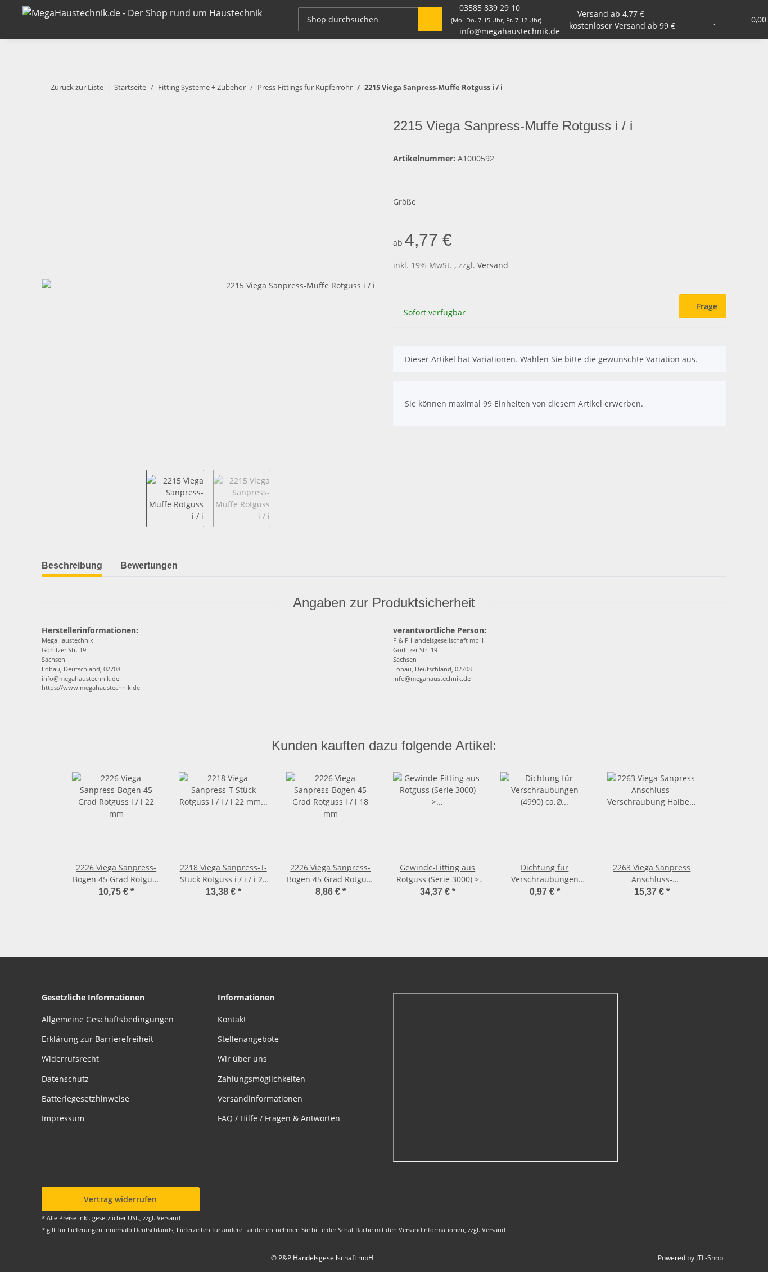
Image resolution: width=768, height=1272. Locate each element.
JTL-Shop (709, 1257)
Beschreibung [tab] (72, 565)
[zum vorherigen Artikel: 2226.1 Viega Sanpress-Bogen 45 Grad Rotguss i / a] (714, 87)
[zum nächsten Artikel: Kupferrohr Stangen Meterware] (690, 87)
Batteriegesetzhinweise (85, 1098)
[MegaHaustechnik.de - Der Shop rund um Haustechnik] (142, 12)
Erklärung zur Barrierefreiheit (97, 1039)
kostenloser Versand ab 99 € (622, 25)
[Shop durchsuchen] (430, 19)
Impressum (63, 1118)
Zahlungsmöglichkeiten (261, 1078)
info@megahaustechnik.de (509, 31)
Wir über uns (242, 1058)
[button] (692, 19)
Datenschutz (65, 1078)
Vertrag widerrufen (120, 1199)
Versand (492, 265)
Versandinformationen (260, 1098)
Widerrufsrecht (70, 1058)
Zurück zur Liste (77, 87)
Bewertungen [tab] (149, 565)
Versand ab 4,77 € (610, 13)
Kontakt (232, 1019)
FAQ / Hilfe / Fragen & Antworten (279, 1118)
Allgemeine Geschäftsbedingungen (108, 1019)
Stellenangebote (248, 1039)
